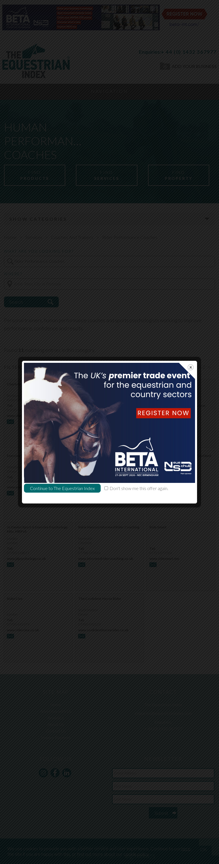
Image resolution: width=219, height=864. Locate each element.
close (190, 367)
